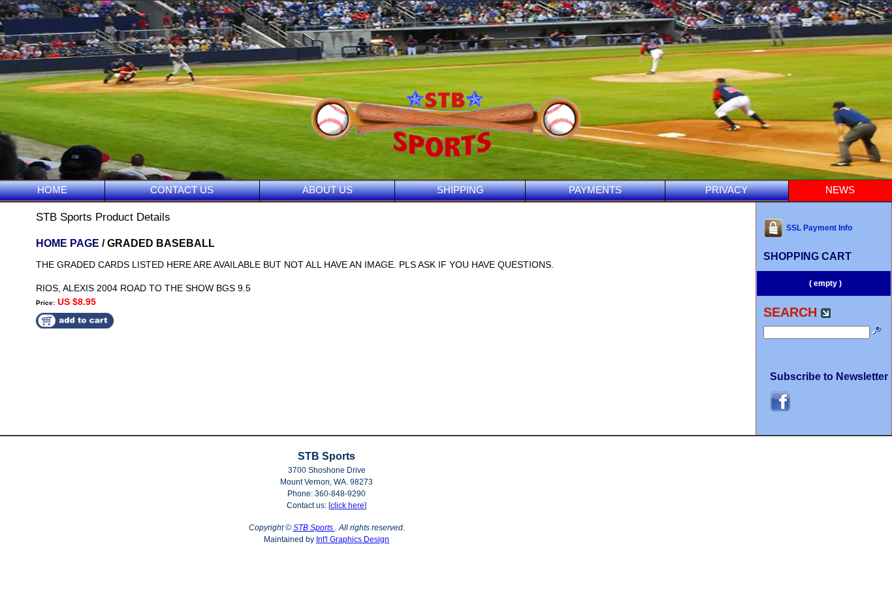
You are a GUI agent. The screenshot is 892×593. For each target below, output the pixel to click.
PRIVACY (726, 189)
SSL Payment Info (819, 227)
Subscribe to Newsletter (829, 376)
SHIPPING (460, 189)
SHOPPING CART (807, 256)
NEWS (840, 189)
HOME (52, 189)
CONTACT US (182, 189)
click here (347, 505)
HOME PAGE (67, 243)
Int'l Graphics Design (352, 539)
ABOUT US (327, 189)
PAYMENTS (595, 189)
